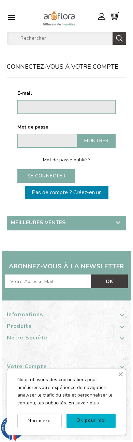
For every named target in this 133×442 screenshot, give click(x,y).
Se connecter (46, 176)
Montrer (96, 140)
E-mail (24, 93)
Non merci (39, 420)
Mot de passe (32, 127)
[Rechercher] (119, 38)
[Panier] (115, 16)
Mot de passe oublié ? (66, 160)
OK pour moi (91, 420)
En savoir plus (84, 403)
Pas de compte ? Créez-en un (67, 192)
